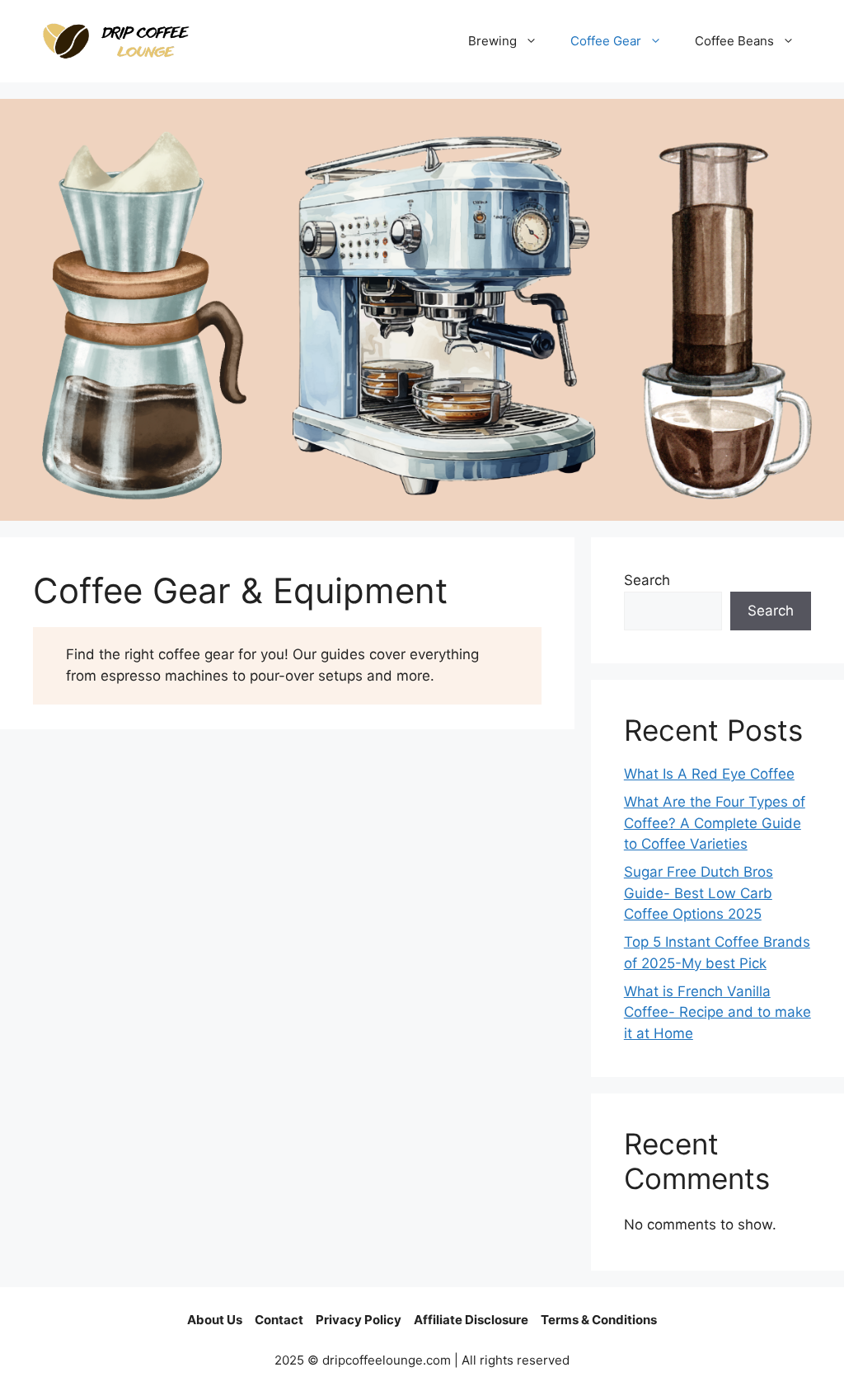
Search (647, 580)
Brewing (492, 41)
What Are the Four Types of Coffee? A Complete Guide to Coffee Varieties (714, 823)
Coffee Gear (605, 41)
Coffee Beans (734, 41)
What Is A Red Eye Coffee (709, 774)
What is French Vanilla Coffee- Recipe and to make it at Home (717, 1012)
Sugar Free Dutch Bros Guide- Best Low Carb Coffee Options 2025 (698, 893)
